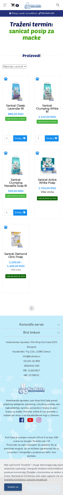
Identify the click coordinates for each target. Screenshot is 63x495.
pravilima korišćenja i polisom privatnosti (25, 479)
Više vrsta (47, 192)
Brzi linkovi (31, 332)
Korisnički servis (31, 324)
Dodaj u (19, 138)
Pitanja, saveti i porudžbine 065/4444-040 (32, 13)
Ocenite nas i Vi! (41, 441)
